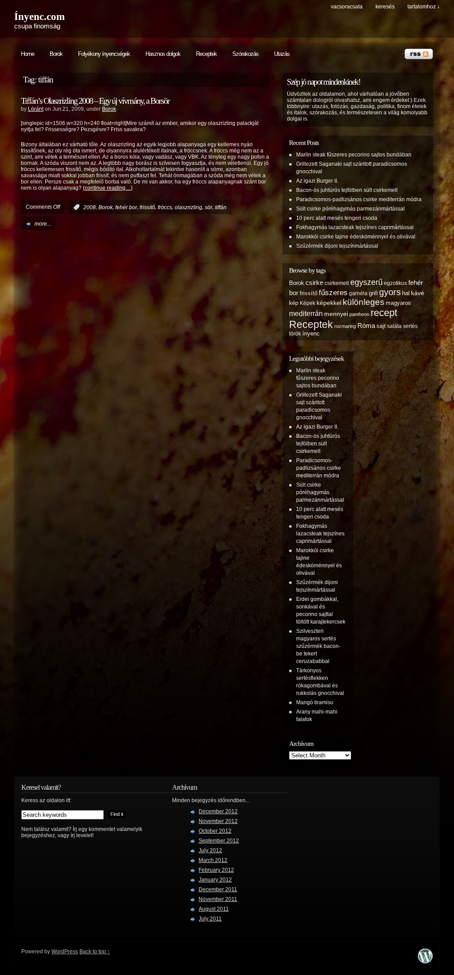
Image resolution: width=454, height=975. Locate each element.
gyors (390, 292)
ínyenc (311, 334)
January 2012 (215, 880)
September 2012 (219, 841)
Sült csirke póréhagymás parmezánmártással (350, 209)
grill (373, 293)
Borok (56, 54)
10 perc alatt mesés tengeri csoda (336, 218)
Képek (307, 303)
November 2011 (218, 899)
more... (43, 224)
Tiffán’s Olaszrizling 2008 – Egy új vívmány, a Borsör (95, 100)
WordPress (64, 951)
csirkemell (337, 283)
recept (384, 312)
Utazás (282, 54)
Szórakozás (245, 54)
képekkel (329, 302)
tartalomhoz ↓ (423, 7)
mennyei (336, 313)
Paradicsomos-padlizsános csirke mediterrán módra (359, 199)
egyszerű (366, 282)
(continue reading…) (108, 188)
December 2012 (218, 811)
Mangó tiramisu (314, 702)
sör (208, 207)
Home (27, 54)
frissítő (147, 207)
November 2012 (218, 821)
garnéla (358, 293)
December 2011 (218, 889)
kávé (417, 292)
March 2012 (213, 860)
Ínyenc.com (39, 16)
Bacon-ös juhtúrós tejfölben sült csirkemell (347, 190)
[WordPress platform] (425, 961)
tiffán (221, 207)
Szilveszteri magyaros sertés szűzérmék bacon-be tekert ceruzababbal (318, 646)
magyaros (398, 303)
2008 (89, 207)
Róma (366, 325)
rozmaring (345, 326)
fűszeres (333, 293)
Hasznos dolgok (162, 54)
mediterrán (306, 313)
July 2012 (210, 850)
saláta (394, 326)
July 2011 (210, 919)
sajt (381, 326)
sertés (410, 326)
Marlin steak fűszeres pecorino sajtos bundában (353, 155)
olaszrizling (188, 207)
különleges (363, 302)
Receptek (206, 54)
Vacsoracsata (347, 7)
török (295, 333)
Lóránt (35, 109)
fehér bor (126, 207)
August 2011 (214, 909)
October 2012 (215, 831)
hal (406, 293)
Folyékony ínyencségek (104, 54)
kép (293, 303)
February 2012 (216, 870)
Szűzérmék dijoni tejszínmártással (337, 246)
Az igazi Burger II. (317, 181)
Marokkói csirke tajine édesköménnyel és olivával (355, 237)
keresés (385, 7)
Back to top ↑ (94, 951)
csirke (314, 282)
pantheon (359, 314)
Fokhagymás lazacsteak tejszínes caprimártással (355, 227)
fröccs (165, 207)
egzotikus (395, 283)
